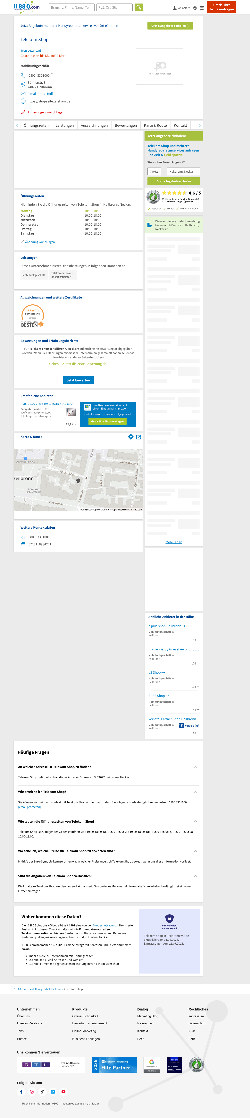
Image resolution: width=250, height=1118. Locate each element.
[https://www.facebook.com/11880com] (21, 1092)
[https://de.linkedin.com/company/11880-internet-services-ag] (53, 1092)
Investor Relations (29, 1023)
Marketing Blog (147, 1016)
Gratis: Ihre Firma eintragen (221, 7)
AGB (191, 1031)
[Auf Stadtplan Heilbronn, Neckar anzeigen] (138, 436)
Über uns (23, 1016)
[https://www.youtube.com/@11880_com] (63, 1092)
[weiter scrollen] (199, 125)
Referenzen (145, 1023)
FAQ (140, 1039)
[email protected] (40, 93)
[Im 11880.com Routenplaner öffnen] (131, 436)
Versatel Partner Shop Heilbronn (172, 719)
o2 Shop (154, 672)
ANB (191, 1039)
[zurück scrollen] (17, 125)
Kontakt (180, 125)
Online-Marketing (84, 1031)
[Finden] (139, 7)
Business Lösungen (86, 1039)
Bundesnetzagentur (106, 925)
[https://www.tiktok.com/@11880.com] (42, 1092)
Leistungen (65, 125)
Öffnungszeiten (36, 125)
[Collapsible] (195, 767)
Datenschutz (197, 1023)
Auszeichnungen (94, 125)
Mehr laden (174, 542)
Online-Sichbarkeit (85, 1016)
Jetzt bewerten (78, 380)
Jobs (20, 1031)
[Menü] (203, 7)
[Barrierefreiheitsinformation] (196, 7)
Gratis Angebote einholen (168, 26)
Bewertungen (126, 125)
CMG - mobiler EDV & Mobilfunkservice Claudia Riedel (48, 404)
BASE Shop (156, 695)
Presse (22, 1039)
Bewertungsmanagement (89, 1023)
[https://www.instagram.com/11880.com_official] (32, 1092)
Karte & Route (155, 125)
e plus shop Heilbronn (164, 626)
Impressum (196, 1016)
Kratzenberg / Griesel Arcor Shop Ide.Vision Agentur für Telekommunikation (173, 649)
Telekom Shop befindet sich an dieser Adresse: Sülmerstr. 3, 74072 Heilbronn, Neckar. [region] (74, 777)
